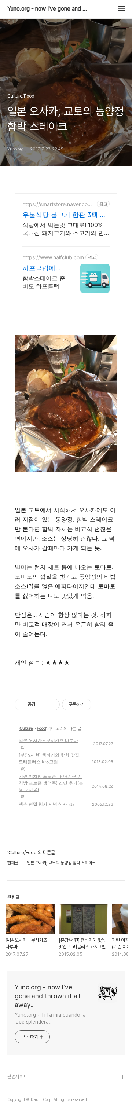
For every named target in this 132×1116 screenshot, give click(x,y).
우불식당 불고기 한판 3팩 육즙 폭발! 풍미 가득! (64, 215)
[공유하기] (42, 704)
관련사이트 (17, 1076)
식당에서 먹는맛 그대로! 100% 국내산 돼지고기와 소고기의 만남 (63, 229)
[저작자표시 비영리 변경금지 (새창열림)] (101, 704)
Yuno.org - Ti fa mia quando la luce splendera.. (50, 1018)
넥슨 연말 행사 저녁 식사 (43, 804)
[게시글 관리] (51, 704)
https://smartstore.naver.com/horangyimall (58, 204)
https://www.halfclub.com (53, 257)
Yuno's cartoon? (25, 1089)
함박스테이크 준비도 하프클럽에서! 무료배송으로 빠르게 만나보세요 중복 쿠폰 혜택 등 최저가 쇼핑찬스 (43, 282)
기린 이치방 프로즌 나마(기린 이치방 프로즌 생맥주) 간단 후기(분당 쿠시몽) (51, 782)
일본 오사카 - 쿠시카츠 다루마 (48, 740)
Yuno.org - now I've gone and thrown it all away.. (47, 9)
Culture (26, 728)
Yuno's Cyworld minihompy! (37, 1101)
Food (41, 728)
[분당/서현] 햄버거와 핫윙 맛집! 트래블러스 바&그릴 (49, 758)
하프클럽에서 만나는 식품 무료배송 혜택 (44, 268)
